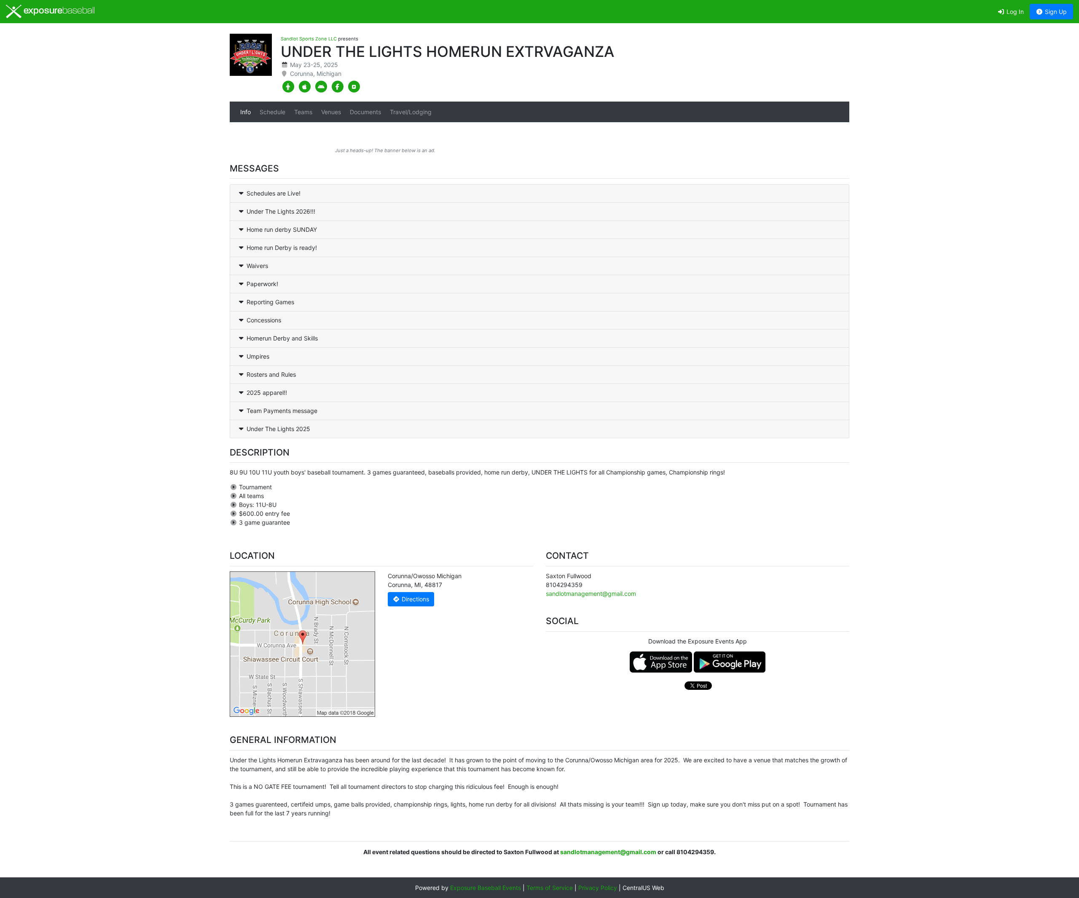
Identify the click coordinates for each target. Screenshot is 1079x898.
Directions (414, 599)
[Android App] (321, 87)
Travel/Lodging (411, 111)
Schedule (272, 111)
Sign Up (1055, 11)
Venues (331, 111)
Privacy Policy (597, 887)
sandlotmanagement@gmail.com (591, 593)
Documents (365, 111)
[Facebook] (337, 87)
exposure (58, 11)
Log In (1014, 11)
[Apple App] (304, 87)
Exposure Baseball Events (485, 887)
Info (245, 111)
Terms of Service (549, 887)
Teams (303, 111)
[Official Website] (353, 87)
